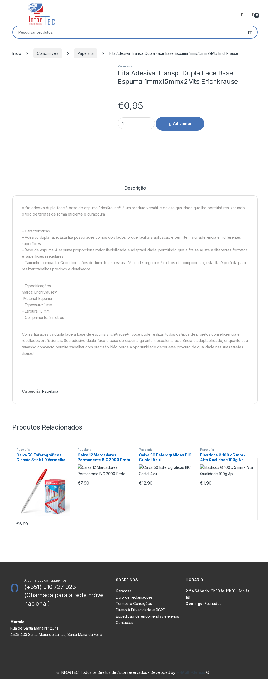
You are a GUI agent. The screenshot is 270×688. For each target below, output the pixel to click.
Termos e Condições (134, 603)
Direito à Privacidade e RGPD (141, 610)
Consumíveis (47, 53)
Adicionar (182, 123)
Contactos (124, 622)
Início (16, 53)
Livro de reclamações (134, 597)
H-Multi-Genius (191, 672)
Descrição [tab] (135, 188)
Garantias (124, 591)
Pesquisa (250, 32)
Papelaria (86, 53)
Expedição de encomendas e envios (147, 616)
